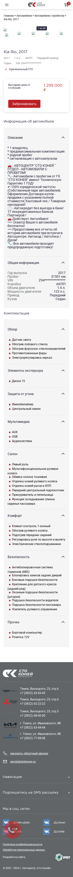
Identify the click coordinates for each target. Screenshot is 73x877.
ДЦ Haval (59, 822)
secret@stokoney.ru (23, 761)
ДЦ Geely (59, 831)
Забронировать (24, 104)
